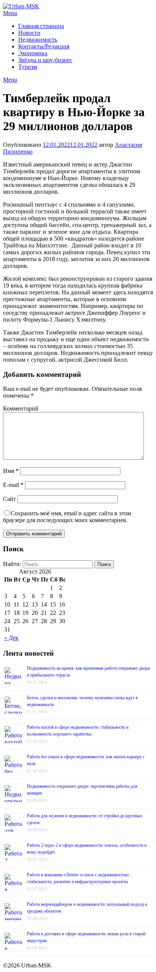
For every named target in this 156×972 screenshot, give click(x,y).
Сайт (9, 499)
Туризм (27, 67)
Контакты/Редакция (43, 46)
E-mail (13, 485)
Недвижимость (37, 39)
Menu (10, 13)
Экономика (32, 53)
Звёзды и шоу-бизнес (45, 60)
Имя (11, 471)
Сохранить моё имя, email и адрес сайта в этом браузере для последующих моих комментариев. (67, 516)
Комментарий (21, 408)
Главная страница (41, 26)
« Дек (11, 638)
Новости (29, 33)
